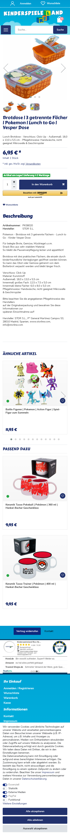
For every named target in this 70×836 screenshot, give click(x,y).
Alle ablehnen (35, 820)
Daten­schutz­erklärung (34, 779)
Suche (60, 29)
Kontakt (49, 631)
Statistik (13, 788)
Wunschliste (11, 204)
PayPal (12, 796)
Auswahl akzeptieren (35, 828)
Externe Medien (17, 792)
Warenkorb (11, 698)
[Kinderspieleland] (33, 17)
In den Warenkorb (42, 184)
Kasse (7, 703)
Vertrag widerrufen (27, 631)
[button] (35, 194)
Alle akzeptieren (35, 811)
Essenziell (13, 784)
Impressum (48, 772)
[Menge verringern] (14, 187)
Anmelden (10, 688)
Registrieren (26, 688)
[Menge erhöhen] (14, 182)
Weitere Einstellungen (15, 803)
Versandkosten (33, 163)
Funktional (14, 799)
